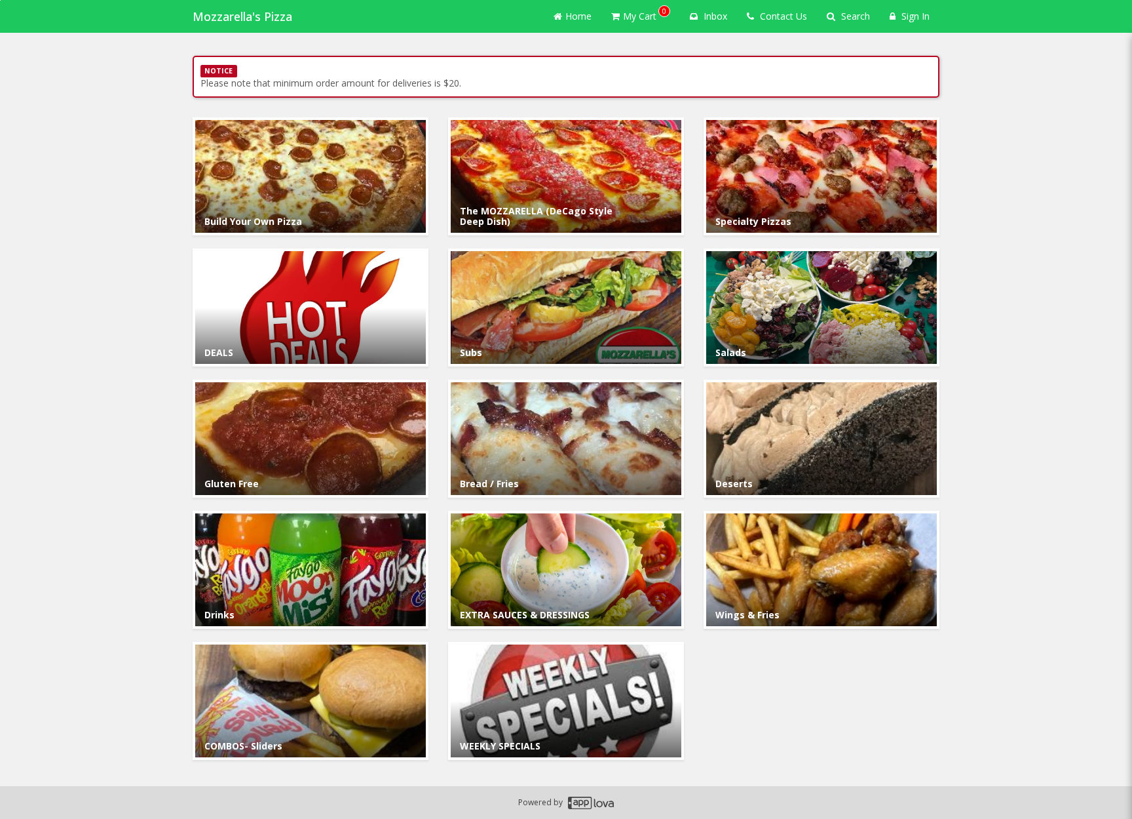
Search (854, 16)
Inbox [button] (714, 16)
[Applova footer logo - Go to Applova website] (591, 803)
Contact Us (782, 16)
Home (578, 16)
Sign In (914, 16)
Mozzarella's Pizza (242, 16)
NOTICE (218, 70)
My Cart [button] (644, 14)
